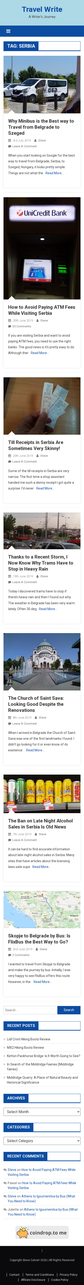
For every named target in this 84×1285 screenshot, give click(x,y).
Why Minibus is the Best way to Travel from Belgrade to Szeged (41, 127)
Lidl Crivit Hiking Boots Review (28, 1039)
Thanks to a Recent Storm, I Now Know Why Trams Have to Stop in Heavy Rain (40, 563)
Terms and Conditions (39, 1274)
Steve (42, 140)
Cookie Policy (59, 1280)
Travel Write (42, 9)
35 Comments (21, 326)
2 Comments (20, 955)
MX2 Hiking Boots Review (25, 1047)
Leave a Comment (24, 146)
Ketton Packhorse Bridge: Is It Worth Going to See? (43, 1056)
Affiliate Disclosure (33, 1280)
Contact (14, 1274)
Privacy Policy (68, 1274)
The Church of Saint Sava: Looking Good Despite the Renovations (36, 704)
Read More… (55, 173)
